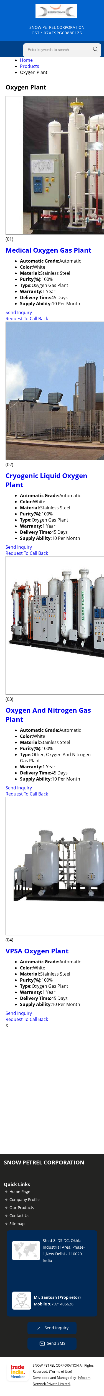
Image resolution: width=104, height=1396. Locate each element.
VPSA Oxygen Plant (37, 950)
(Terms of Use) (60, 1371)
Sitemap (17, 1223)
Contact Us (19, 1215)
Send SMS (56, 1343)
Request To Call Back (27, 318)
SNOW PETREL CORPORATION (57, 30)
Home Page (19, 1191)
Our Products (21, 1207)
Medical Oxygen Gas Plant (48, 250)
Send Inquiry (19, 312)
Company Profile (24, 1199)
